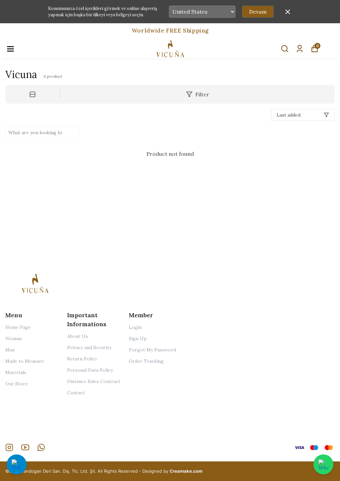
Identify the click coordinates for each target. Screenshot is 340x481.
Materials (15, 372)
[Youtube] (25, 447)
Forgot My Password (152, 350)
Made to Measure (24, 361)
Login (135, 327)
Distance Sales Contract (93, 381)
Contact (76, 393)
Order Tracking (146, 361)
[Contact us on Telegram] (17, 464)
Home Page (18, 327)
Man (10, 350)
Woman (13, 338)
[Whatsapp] (41, 447)
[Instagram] (9, 447)
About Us (77, 336)
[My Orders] (300, 49)
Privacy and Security (89, 347)
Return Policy (82, 359)
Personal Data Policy (90, 370)
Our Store (16, 384)
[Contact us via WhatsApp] (323, 464)
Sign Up (138, 338)
